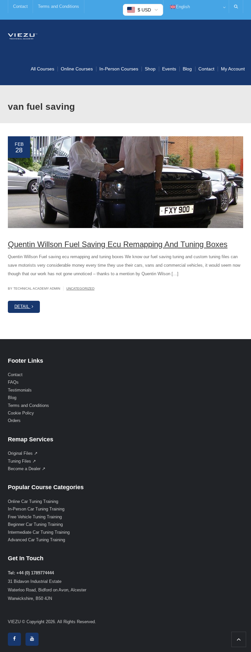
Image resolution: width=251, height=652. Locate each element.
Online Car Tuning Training (33, 501)
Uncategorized (80, 288)
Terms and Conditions (58, 6)
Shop (150, 68)
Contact (20, 6)
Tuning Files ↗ (22, 461)
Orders (14, 420)
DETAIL (22, 306)
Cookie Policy (21, 413)
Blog (187, 68)
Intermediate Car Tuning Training (39, 532)
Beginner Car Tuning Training (35, 524)
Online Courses (77, 68)
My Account (233, 68)
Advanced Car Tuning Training (36, 539)
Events (169, 68)
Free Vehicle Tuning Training (35, 516)
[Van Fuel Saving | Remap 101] (22, 35)
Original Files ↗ (23, 453)
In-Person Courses (118, 68)
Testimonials (20, 390)
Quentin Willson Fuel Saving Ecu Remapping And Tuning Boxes (117, 244)
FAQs (13, 382)
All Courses (42, 68)
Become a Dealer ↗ (26, 468)
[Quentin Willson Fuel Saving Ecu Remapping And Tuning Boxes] (125, 182)
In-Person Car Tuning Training (36, 509)
